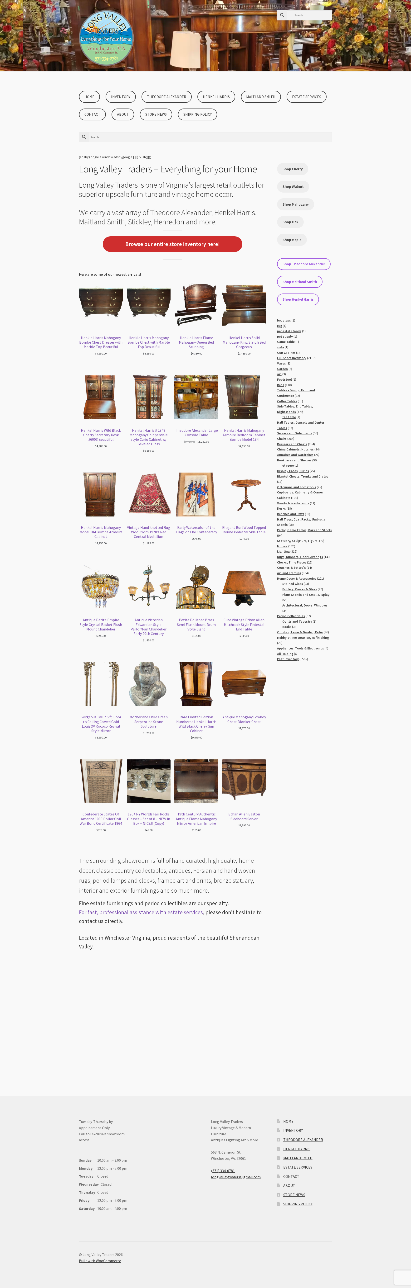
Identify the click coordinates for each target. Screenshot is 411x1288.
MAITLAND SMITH (260, 97)
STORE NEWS (156, 114)
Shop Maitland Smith (300, 281)
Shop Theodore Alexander (304, 264)
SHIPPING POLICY (197, 114)
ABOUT (123, 114)
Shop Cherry (293, 169)
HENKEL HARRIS (216, 97)
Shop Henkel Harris (298, 299)
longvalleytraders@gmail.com (236, 1176)
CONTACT (92, 114)
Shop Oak (290, 222)
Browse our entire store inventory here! (172, 244)
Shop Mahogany (296, 204)
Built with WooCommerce (100, 1260)
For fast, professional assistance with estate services (141, 912)
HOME (89, 97)
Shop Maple (292, 239)
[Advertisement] (172, 1014)
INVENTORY (120, 97)
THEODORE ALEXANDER (166, 97)
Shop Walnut (293, 186)
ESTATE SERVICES (306, 97)
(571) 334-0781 (223, 1170)
